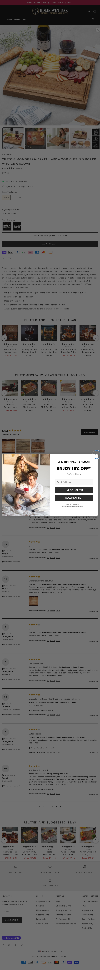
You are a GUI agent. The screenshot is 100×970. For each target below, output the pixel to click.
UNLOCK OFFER (74, 490)
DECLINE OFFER (73, 498)
